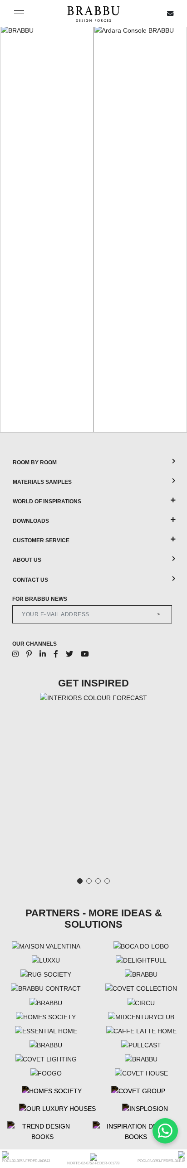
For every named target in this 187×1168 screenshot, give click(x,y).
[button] (10, 228)
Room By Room (35, 462)
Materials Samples (42, 482)
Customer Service (41, 540)
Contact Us (30, 580)
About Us (27, 560)
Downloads (31, 521)
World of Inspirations (47, 501)
